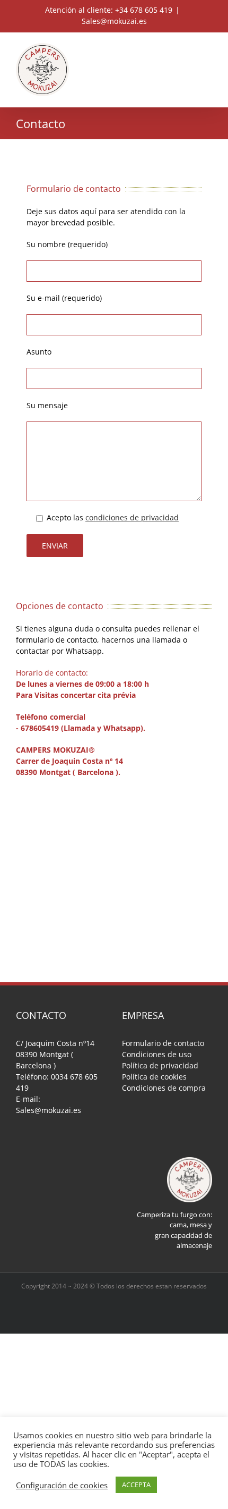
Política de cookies (154, 1077)
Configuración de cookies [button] (62, 1485)
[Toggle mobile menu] (208, 48)
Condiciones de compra (164, 1088)
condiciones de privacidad (132, 517)
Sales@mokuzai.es (114, 21)
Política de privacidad (160, 1065)
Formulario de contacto (163, 1043)
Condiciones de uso (156, 1054)
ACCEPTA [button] (136, 1484)
